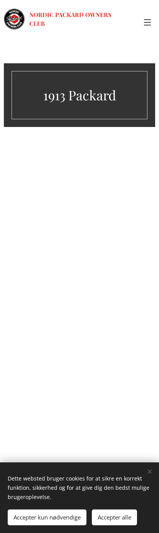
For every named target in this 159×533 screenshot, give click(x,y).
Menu (147, 22)
